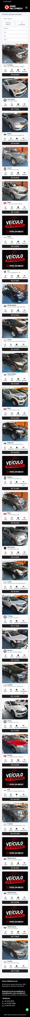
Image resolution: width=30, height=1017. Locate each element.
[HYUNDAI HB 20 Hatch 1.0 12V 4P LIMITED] (15, 881)
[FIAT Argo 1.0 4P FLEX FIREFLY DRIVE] (15, 191)
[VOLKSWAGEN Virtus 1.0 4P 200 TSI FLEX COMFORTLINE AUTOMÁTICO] (15, 709)
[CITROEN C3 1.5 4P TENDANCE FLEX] (15, 259)
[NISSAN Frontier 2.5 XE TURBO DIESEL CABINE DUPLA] (15, 53)
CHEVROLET (22, 24)
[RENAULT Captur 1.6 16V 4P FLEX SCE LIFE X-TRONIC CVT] (15, 465)
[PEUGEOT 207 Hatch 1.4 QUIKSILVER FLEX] (15, 536)
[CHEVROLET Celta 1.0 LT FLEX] (15, 225)
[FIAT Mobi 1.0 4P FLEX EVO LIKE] (15, 397)
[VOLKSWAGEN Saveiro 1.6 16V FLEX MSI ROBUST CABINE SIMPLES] (15, 639)
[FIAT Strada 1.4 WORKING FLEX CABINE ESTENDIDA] (15, 744)
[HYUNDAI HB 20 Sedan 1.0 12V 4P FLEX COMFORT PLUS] (15, 294)
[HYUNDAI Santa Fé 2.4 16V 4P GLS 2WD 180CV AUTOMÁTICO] (15, 431)
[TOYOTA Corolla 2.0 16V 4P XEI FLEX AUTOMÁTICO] (15, 950)
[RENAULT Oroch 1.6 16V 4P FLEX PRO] (15, 156)
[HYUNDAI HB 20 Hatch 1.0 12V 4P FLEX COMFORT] (15, 847)
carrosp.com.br (22, 1014)
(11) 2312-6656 (7, 1)
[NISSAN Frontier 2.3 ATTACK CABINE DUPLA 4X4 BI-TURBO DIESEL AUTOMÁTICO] (15, 812)
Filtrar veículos (8, 18)
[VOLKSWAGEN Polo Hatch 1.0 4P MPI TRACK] (15, 88)
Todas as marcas (8, 23)
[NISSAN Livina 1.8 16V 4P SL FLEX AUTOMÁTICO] (15, 328)
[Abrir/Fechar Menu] (26, 7)
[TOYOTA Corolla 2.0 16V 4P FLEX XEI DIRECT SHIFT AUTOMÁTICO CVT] (15, 673)
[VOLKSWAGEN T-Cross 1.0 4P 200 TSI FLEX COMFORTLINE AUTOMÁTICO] (15, 605)
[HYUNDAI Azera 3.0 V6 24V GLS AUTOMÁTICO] (15, 122)
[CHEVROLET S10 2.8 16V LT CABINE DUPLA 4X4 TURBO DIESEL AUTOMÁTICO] (15, 778)
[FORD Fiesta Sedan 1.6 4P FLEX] (15, 362)
